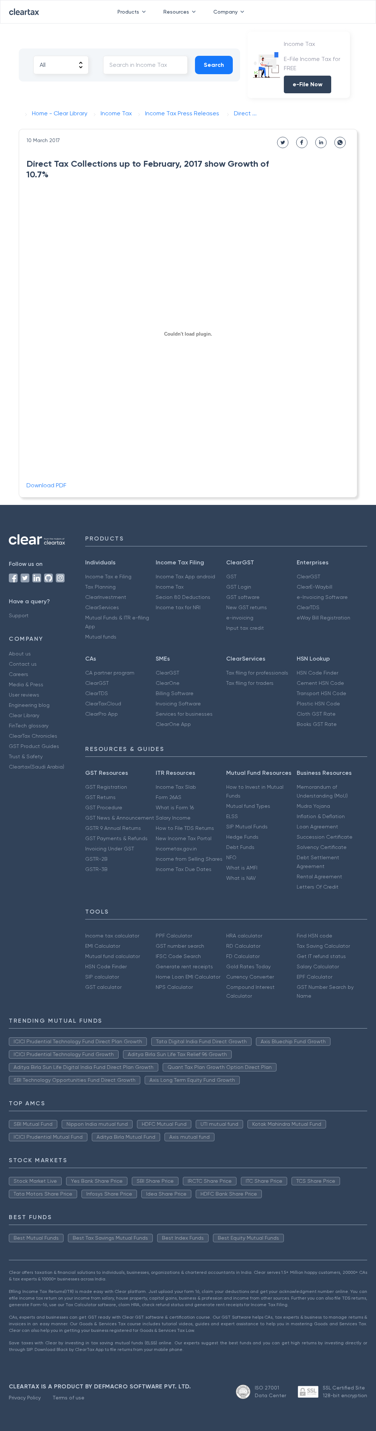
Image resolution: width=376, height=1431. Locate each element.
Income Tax (170, 587)
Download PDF (46, 485)
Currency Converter (250, 977)
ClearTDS (308, 607)
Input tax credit (245, 628)
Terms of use (68, 1398)
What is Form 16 (175, 807)
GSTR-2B (96, 859)
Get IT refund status (321, 956)
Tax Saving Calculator (323, 946)
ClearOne (168, 683)
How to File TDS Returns (185, 828)
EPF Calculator (314, 977)
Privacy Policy (25, 1398)
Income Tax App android (185, 576)
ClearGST (308, 576)
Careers (18, 674)
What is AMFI (241, 868)
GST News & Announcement (119, 818)
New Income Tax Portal (184, 838)
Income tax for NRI (178, 607)
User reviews (24, 695)
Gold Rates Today (248, 966)
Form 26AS (168, 797)
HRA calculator (244, 936)
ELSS (232, 816)
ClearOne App (173, 724)
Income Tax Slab (176, 787)
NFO (231, 857)
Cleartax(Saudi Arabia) (36, 767)
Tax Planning (100, 587)
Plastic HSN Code (318, 704)
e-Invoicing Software (322, 597)
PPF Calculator (174, 936)
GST (231, 576)
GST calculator (103, 987)
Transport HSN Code (321, 693)
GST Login (238, 587)
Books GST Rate (317, 724)
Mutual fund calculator (112, 956)
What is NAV (241, 878)
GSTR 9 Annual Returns (113, 828)
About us (20, 654)
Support (19, 615)
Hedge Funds (242, 837)
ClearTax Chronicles (33, 736)
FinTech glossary (28, 726)
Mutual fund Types (248, 806)
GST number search (180, 946)
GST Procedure (103, 807)
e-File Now (307, 84)
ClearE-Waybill (314, 587)
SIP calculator (102, 977)
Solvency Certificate (322, 847)
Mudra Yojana (313, 806)
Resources (176, 12)
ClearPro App (101, 714)
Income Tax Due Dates (184, 869)
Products (128, 12)
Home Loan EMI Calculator (188, 977)
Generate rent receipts (184, 966)
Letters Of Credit (318, 887)
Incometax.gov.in (176, 849)
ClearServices (102, 607)
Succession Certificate (324, 837)
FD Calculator (243, 956)
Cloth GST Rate (316, 714)
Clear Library (24, 715)
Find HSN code (314, 936)
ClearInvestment (105, 597)
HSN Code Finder (317, 673)
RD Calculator (243, 946)
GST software (243, 597)
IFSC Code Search (178, 956)
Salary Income (173, 818)
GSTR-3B (96, 869)
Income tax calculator (112, 936)
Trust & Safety (26, 756)
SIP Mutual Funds (247, 827)
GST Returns (100, 797)
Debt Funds (240, 847)
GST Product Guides (34, 746)
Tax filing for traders (250, 683)
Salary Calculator (318, 966)
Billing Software (175, 693)
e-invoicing (239, 618)
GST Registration (106, 787)
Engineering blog (29, 705)
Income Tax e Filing (108, 576)
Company (225, 12)
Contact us (23, 664)
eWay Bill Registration (323, 618)
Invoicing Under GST (109, 849)
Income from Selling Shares (189, 859)
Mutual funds (100, 637)
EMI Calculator (102, 946)
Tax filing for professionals (257, 673)
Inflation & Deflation (321, 816)
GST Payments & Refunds (116, 838)
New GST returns (246, 607)
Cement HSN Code (320, 683)
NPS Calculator (174, 987)
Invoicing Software (178, 704)
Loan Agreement (317, 827)
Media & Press (26, 684)
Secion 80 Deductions (183, 597)
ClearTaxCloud (103, 704)
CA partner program (109, 673)
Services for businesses (184, 714)
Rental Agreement (319, 876)
